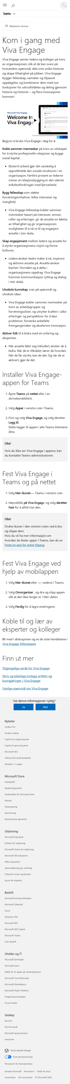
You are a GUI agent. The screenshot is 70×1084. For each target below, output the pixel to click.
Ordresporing (11, 806)
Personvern (29, 1071)
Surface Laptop (12, 733)
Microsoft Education (14, 836)
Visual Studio (11, 1002)
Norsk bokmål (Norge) (20, 1050)
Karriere (8, 1020)
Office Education (12, 861)
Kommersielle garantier (16, 819)
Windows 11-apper (13, 764)
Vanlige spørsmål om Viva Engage (25, 688)
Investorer (9, 1039)
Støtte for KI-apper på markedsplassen (23, 971)
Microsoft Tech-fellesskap (17, 978)
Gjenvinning (10, 812)
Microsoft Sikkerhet (14, 904)
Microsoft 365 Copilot (15, 929)
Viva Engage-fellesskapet (19, 644)
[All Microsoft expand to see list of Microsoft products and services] (5, 5)
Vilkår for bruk (43, 1071)
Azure (7, 910)
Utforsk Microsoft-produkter (18, 757)
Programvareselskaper (15, 996)
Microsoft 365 (11, 751)
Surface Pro (10, 726)
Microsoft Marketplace (15, 984)
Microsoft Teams (12, 935)
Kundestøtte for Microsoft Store (19, 794)
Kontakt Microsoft (13, 1071)
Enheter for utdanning (15, 843)
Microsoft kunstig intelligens (18, 898)
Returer (8, 800)
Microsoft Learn (12, 965)
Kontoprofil (10, 781)
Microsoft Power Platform (17, 990)
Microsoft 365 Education (16, 855)
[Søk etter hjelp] (13, 5)
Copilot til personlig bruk (16, 745)
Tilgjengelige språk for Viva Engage (26, 668)
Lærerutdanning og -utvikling (18, 868)
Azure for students (13, 880)
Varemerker (10, 1077)
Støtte (7, 14)
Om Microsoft (11, 1026)
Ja (23, 707)
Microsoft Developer (14, 959)
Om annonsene (25, 1077)
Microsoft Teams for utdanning (19, 849)
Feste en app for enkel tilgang (24, 545)
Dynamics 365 (11, 916)
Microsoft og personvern (16, 1033)
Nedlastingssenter (13, 788)
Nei (45, 707)
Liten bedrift (10, 941)
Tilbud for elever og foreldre (18, 874)
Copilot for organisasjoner (17, 739)
